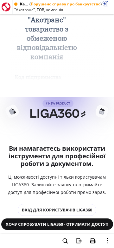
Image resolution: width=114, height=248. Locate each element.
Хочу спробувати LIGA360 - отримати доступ (57, 224)
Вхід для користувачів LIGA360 (57, 210)
